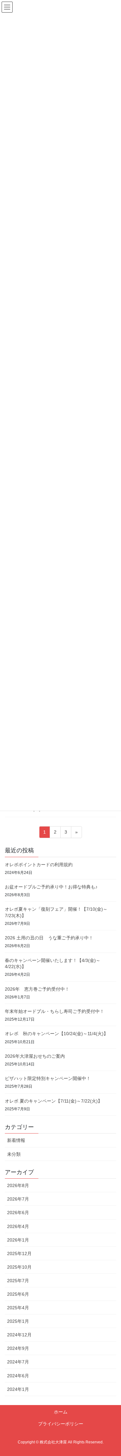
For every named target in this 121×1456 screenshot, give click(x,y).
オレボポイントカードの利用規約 (39, 864)
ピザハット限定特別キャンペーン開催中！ (48, 1078)
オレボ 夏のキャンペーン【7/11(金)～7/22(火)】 (53, 1101)
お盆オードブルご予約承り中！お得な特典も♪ (51, 886)
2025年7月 (18, 1280)
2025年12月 (19, 1253)
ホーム (60, 1411)
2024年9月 (18, 1348)
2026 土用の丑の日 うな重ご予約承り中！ (49, 937)
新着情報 (16, 1140)
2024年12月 (19, 1334)
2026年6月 (18, 1212)
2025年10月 (19, 1267)
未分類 (14, 1154)
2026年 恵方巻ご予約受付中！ (37, 989)
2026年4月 (18, 1226)
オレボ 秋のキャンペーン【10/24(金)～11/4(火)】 (56, 1033)
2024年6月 (18, 1375)
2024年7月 (18, 1361)
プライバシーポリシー (60, 1423)
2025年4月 (18, 1307)
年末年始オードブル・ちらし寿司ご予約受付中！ (54, 1011)
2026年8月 (18, 1185)
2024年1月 (18, 1389)
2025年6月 (18, 1294)
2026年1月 (18, 1240)
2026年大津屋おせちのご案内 (35, 1056)
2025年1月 (18, 1321)
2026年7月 (18, 1199)
